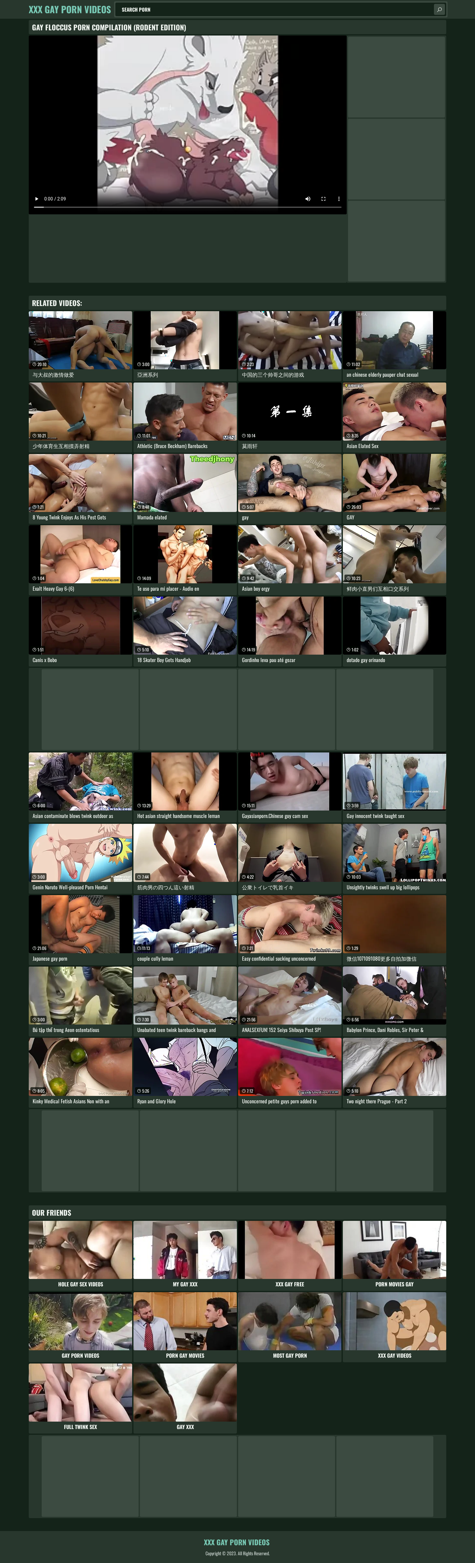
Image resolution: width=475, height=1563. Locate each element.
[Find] (439, 9)
